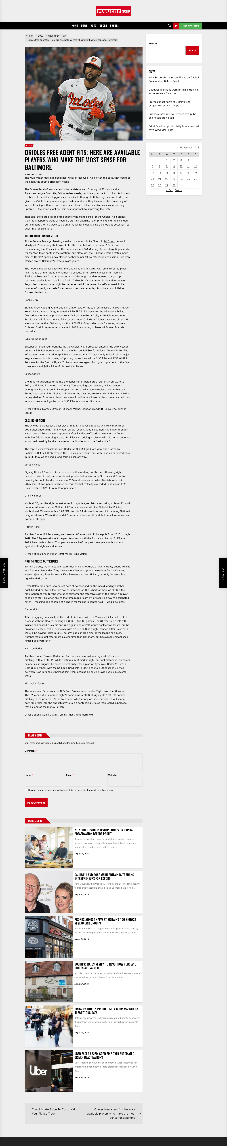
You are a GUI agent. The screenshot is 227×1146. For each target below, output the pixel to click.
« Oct (169, 190)
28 (159, 185)
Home (75, 25)
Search (153, 43)
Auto (94, 25)
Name (29, 775)
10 (181, 166)
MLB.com (109, 241)
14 (159, 172)
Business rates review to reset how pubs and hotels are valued (105, 966)
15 (167, 172)
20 (152, 178)
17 (181, 172)
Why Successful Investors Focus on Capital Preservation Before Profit (104, 832)
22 (166, 178)
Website (112, 775)
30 (174, 185)
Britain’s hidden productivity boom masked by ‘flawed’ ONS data (106, 1011)
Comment (31, 750)
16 (174, 172)
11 (188, 166)
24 (181, 178)
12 (195, 166)
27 (152, 185)
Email (70, 775)
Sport (103, 25)
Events (114, 25)
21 (159, 178)
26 (195, 178)
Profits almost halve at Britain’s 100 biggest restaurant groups (105, 921)
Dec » (178, 190)
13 (152, 172)
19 (195, 172)
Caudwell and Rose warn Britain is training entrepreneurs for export (104, 876)
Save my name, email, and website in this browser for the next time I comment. (71, 790)
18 (188, 172)
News (84, 25)
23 (174, 178)
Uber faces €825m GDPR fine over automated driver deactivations (104, 1055)
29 (166, 185)
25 (188, 178)
